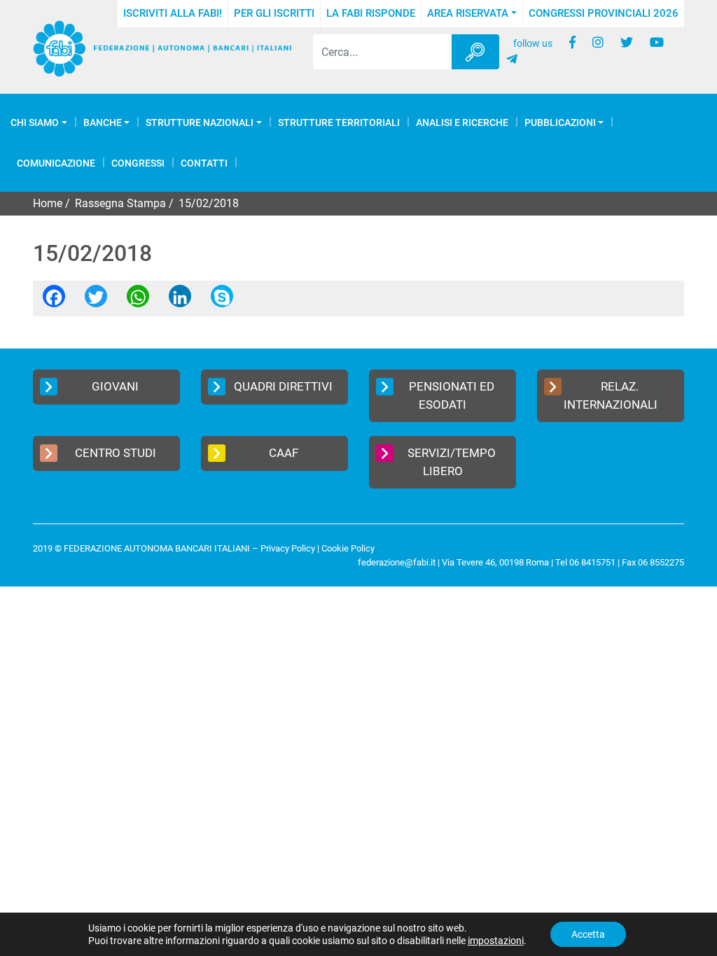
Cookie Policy (348, 548)
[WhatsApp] (138, 300)
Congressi (138, 163)
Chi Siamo (35, 122)
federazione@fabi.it (397, 562)
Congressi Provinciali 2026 (603, 13)
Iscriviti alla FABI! (172, 13)
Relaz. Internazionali (610, 395)
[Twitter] (96, 300)
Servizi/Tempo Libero (452, 462)
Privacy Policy (287, 548)
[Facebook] (54, 300)
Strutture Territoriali (339, 122)
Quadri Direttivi (283, 386)
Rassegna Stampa (120, 203)
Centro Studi (115, 453)
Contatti (204, 163)
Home (47, 203)
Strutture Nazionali (199, 122)
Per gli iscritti (274, 13)
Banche (102, 122)
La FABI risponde (370, 13)
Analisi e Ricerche (462, 122)
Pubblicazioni (560, 122)
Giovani (115, 386)
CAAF (283, 453)
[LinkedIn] (180, 300)
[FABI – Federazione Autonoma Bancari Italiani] (162, 49)
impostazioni (496, 940)
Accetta (588, 934)
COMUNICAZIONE (56, 163)
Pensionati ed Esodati (451, 395)
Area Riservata (467, 13)
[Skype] (222, 300)
